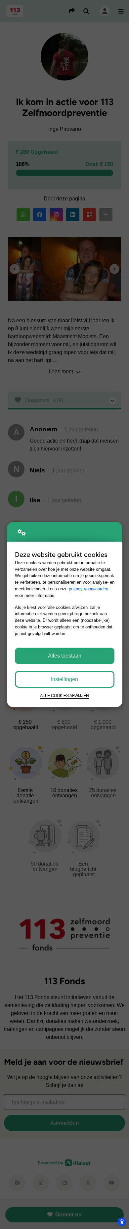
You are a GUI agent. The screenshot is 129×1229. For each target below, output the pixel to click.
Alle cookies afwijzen (64, 695)
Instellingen (64, 679)
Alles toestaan (64, 656)
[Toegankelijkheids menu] (122, 1222)
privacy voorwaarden (88, 588)
